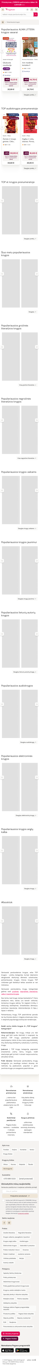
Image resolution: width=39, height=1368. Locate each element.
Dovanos (26, 1250)
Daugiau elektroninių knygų (25, 815)
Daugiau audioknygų (27, 742)
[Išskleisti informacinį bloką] (27, 9)
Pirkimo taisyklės (22, 1299)
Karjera (14, 1150)
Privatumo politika (9, 1314)
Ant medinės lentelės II (27, 63)
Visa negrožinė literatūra (25, 458)
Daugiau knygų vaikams (26, 528)
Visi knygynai (7, 1169)
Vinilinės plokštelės (9, 1258)
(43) (29, 68)
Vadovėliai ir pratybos (27, 1245)
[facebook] (4, 1223)
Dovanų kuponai (11, 1334)
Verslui (32, 1150)
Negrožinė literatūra (24, 1233)
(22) (29, 144)
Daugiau (31, 312)
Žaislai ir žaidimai (9, 1254)
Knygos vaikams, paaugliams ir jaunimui (16, 1237)
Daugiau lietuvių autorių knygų (23, 672)
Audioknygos (24, 1241)
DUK (4, 1322)
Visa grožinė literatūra (26, 385)
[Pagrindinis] (2, 22)
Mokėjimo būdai (8, 1299)
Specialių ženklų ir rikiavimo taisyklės (15, 1294)
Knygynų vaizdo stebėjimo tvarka (14, 1290)
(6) (9, 144)
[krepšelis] (36, 9)
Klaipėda (22, 1164)
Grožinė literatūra (9, 1233)
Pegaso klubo (13, 82)
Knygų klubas (7, 1154)
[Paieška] (35, 14)
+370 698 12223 (9, 1179)
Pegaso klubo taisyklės (26, 1314)
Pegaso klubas (11, 1339)
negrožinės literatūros (28, 991)
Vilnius (5, 1164)
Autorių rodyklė (8, 1263)
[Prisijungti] (31, 9)
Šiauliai (30, 1164)
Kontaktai (23, 1150)
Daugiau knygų (29, 888)
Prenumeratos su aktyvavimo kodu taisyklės (18, 1326)
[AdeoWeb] (32, 1360)
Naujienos (12, 1322)
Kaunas (13, 1164)
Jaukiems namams (24, 1254)
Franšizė (6, 1150)
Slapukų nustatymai (23, 1318)
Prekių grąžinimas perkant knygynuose (16, 1286)
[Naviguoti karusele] (2, 51)
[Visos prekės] (2, 9)
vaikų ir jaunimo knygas (10, 994)
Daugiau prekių (29, 95)
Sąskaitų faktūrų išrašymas (12, 1273)
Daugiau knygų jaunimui (26, 599)
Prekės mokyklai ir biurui (11, 1250)
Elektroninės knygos (10, 1245)
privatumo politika (23, 1213)
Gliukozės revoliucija (7, 63)
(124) (10, 72)
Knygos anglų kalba (9, 1241)
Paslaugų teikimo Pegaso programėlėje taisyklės (16, 1308)
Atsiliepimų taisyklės (10, 1303)
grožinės (15, 991)
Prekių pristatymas (9, 1277)
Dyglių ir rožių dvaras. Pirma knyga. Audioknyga (30, 141)
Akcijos (21, 1258)
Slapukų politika (8, 1318)
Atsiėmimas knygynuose (11, 1282)
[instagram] (9, 1223)
